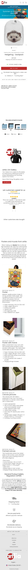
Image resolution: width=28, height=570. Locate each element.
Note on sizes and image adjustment (14, 79)
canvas (23, 129)
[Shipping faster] (14, 498)
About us (14, 538)
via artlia (7, 182)
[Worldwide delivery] (14, 521)
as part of (11, 129)
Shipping (8, 59)
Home (13, 50)
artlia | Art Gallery (13, 531)
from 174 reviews (13, 193)
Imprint (14, 544)
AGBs (14, 542)
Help (13, 534)
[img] (14, 192)
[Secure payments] (14, 510)
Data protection (14, 546)
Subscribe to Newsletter (14, 550)
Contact (14, 540)
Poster (4, 129)
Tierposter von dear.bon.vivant (14, 52)
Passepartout (19, 129)
